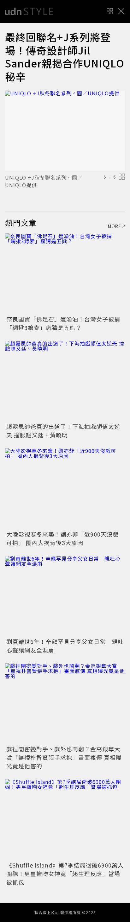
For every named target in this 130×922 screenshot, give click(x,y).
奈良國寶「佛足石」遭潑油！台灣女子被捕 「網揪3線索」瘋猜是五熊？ (66, 323)
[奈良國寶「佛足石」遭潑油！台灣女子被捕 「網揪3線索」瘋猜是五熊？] (65, 273)
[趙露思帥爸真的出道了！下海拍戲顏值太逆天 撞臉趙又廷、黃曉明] (65, 381)
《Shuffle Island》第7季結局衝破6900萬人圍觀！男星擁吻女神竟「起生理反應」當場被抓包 (65, 873)
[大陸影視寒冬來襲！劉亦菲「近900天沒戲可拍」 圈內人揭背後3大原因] (65, 488)
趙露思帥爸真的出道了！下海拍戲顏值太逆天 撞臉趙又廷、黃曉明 (63, 430)
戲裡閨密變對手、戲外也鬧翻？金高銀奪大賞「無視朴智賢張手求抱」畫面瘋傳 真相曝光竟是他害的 (64, 757)
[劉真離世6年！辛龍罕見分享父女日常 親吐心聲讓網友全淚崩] (65, 596)
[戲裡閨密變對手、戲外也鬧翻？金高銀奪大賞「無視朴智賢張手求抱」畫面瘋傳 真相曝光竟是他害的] (65, 703)
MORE (114, 226)
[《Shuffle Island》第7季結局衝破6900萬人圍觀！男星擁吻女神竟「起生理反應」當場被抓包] (65, 819)
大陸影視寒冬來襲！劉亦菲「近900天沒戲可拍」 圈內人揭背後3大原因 (62, 538)
